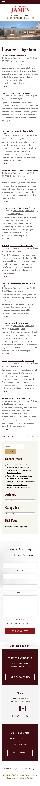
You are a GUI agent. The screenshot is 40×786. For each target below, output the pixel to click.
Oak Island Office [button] (20, 753)
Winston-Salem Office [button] (20, 677)
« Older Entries (7, 436)
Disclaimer (20, 620)
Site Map (15, 775)
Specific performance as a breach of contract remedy (20, 171)
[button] (4, 2)
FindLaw (30, 778)
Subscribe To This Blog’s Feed (16, 527)
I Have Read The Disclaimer (17, 624)
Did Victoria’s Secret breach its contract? (16, 323)
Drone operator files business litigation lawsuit (18, 361)
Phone (20, 582)
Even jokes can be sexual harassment (21, 482)
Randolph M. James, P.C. (23, 58)
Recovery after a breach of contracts (14, 56)
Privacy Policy (24, 775)
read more (6, 86)
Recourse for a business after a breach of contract (19, 208)
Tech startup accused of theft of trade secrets (17, 246)
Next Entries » (32, 436)
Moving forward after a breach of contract (16, 93)
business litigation (18, 61)
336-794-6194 (12, 18)
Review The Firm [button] (20, 716)
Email (20, 571)
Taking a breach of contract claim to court (16, 398)
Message (20, 593)
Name (20, 560)
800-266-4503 (27, 18)
